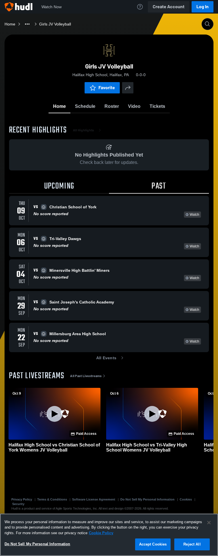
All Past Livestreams (86, 376)
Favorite (106, 87)
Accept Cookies (153, 544)
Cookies (186, 499)
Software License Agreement (93, 499)
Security (18, 504)
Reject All (191, 544)
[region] (109, 535)
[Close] (209, 522)
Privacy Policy (21, 499)
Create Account (169, 6)
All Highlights (83, 130)
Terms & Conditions (52, 499)
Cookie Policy (101, 533)
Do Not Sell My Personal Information (147, 499)
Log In (202, 6)
